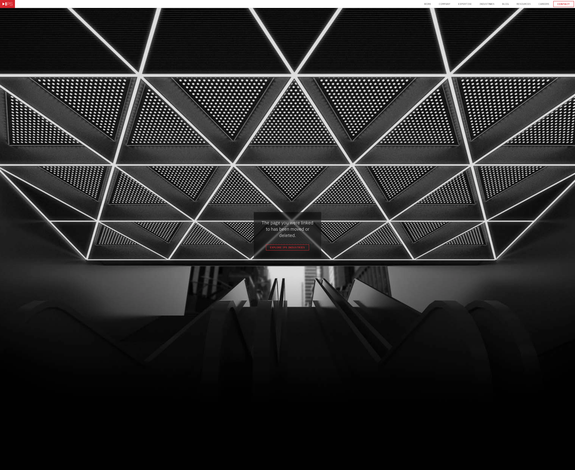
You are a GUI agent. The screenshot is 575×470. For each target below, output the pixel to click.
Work (427, 4)
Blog (505, 4)
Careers (544, 4)
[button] (487, 4)
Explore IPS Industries (287, 247)
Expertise (465, 4)
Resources (524, 4)
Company (445, 4)
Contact (563, 4)
